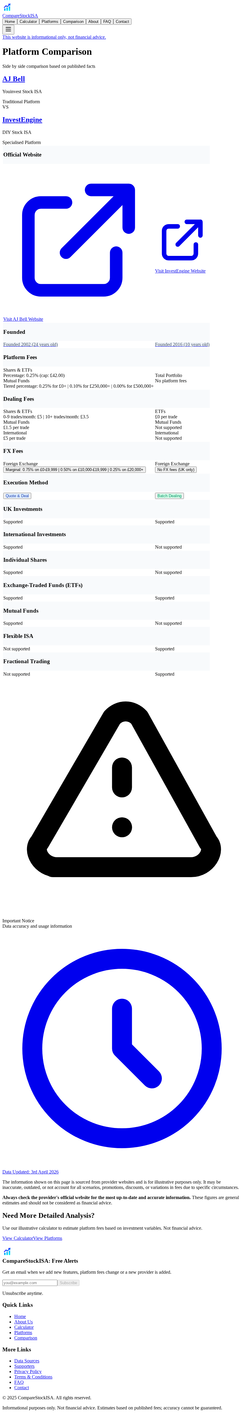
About (93, 21)
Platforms (50, 21)
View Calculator (17, 1238)
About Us (23, 1321)
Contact (122, 21)
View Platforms (47, 1238)
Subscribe (68, 1283)
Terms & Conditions (33, 1376)
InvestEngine (22, 119)
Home (10, 21)
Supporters (24, 1366)
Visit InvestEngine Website (180, 270)
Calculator (28, 21)
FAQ (107, 21)
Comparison (73, 21)
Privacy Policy (28, 1371)
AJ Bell (13, 79)
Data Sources (26, 1360)
